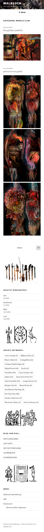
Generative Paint (24, 377)
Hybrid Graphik (12, 381)
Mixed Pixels (26, 385)
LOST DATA (8, 444)
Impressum (8, 504)
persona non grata (12, 71)
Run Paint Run (12, 394)
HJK (5, 499)
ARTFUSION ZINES (10, 439)
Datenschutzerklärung (12, 495)
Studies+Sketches (13, 398)
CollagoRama (26, 360)
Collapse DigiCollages (14, 364)
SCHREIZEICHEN (10, 458)
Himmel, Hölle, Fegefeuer (16, 508)
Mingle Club (11, 385)
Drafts (25, 368)
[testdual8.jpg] (22, 235)
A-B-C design (11, 356)
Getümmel (7, 303)
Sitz (4, 296)
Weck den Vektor (13, 402)
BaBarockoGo (27, 356)
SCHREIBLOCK (9, 453)
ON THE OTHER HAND (12, 448)
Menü (23, 12)
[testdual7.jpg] (22, 128)
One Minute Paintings (14, 390)
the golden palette (13, 30)
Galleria (9, 377)
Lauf (5, 316)
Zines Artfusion (31, 402)
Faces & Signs (26, 373)
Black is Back (11, 360)
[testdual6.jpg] (22, 181)
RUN (5, 309)
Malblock (12, 3)
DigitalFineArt (11, 368)
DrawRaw (10, 373)
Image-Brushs (30, 381)
